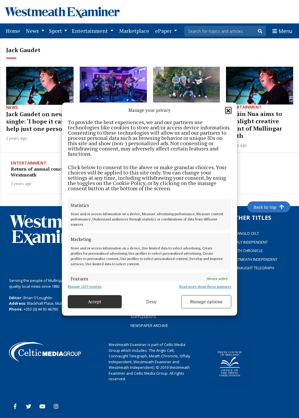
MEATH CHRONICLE (246, 250)
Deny (151, 301)
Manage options (206, 301)
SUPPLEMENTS (143, 316)
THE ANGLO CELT (244, 233)
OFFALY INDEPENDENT (249, 242)
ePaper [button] (164, 30)
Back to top (265, 207)
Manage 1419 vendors (85, 286)
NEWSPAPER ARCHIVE (149, 325)
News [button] (33, 30)
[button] (228, 110)
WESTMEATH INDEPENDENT (253, 259)
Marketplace (135, 30)
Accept (94, 301)
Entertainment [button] (90, 30)
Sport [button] (56, 30)
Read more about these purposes (205, 286)
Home (14, 30)
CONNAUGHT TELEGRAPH (252, 267)
